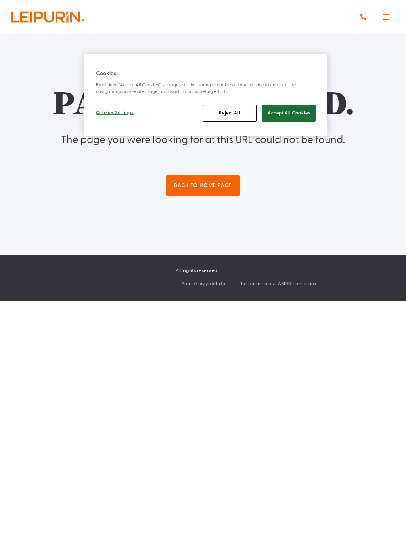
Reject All (229, 113)
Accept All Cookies (289, 113)
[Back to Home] (63, 17)
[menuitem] (204, 283)
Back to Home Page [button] (203, 185)
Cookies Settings (115, 112)
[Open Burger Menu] (386, 17)
